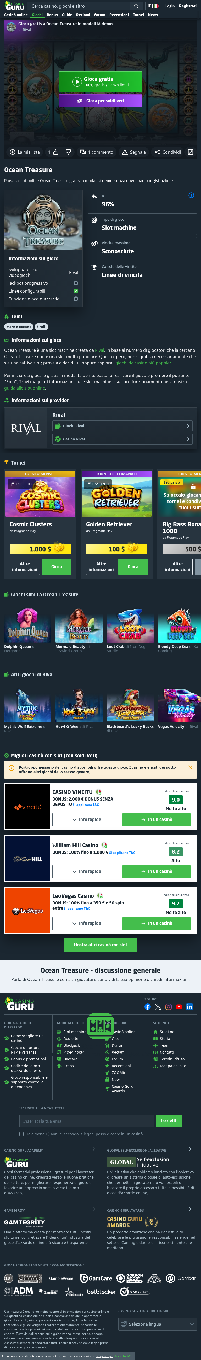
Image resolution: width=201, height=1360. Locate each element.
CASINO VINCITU (73, 792)
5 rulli (41, 326)
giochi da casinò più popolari (143, 363)
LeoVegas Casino (73, 895)
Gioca (56, 567)
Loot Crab (126, 649)
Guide (67, 14)
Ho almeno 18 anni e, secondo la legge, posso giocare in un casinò (84, 1133)
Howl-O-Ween (74, 727)
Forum (99, 14)
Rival (99, 350)
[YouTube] (179, 1006)
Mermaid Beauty (72, 649)
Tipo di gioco (113, 219)
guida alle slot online (24, 388)
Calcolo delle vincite (119, 266)
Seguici (151, 999)
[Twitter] (158, 1006)
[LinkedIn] (189, 1006)
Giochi (37, 14)
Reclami (83, 14)
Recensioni (119, 14)
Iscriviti (168, 1121)
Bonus (52, 14)
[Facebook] (147, 1006)
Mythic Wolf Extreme (25, 729)
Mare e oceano (18, 326)
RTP (105, 195)
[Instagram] (168, 1006)
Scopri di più (104, 1356)
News (153, 14)
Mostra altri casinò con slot (100, 945)
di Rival (24, 30)
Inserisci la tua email (39, 1117)
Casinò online (16, 14)
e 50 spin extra (88, 905)
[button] (167, 152)
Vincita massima (116, 242)
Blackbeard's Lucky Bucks (130, 729)
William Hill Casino (76, 845)
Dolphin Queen (20, 649)
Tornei (138, 14)
